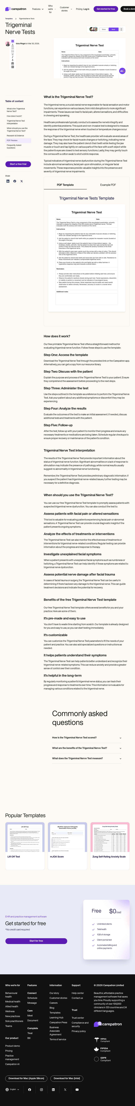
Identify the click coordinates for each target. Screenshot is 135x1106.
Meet (30, 1016)
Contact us (77, 998)
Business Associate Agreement (55, 1031)
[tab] (65, 185)
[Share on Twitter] (21, 181)
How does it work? (14, 116)
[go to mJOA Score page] (25, 837)
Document (32, 1021)
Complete (32, 1028)
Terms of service (58, 1040)
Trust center (78, 1018)
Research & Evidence (15, 136)
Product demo (12, 1046)
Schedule (32, 998)
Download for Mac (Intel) (67, 1078)
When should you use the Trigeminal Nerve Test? (17, 129)
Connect (32, 993)
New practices (12, 1016)
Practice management (12, 1058)
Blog (52, 1008)
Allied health (11, 1007)
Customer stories (64, 9)
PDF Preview (12, 141)
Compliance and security (80, 1025)
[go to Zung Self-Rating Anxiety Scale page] (67, 837)
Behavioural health (11, 995)
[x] (65, 1089)
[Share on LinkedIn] (7, 181)
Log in (86, 9)
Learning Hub (56, 1018)
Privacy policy (79, 1031)
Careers (53, 1003)
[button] (12, 1089)
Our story (54, 993)
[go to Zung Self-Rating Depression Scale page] (110, 837)
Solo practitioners (14, 1021)
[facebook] (29, 1089)
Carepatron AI (12, 1064)
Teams (8, 1026)
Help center (78, 993)
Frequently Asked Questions (14, 146)
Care (30, 1011)
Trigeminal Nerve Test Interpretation (16, 122)
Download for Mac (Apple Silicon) (26, 1078)
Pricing (79, 9)
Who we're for (50, 9)
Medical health (12, 1002)
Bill (28, 1038)
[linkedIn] (53, 1089)
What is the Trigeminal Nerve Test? (16, 110)
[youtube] (77, 1089)
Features (36, 9)
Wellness (10, 1011)
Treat (30, 1033)
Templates (55, 1013)
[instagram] (41, 1089)
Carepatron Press (58, 1023)
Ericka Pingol (19, 44)
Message (32, 1003)
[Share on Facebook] (14, 181)
